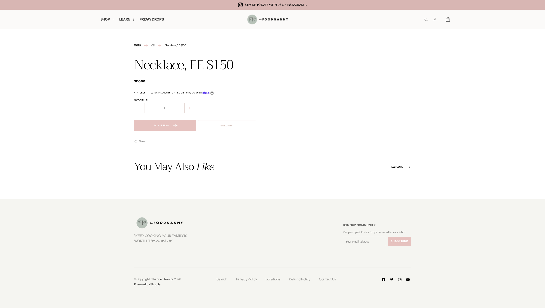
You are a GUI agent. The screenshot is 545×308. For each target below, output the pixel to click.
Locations (273, 279)
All (152, 44)
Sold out (227, 125)
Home (137, 44)
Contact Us (327, 279)
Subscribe (399, 241)
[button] (435, 19)
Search (222, 279)
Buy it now (161, 125)
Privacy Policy (246, 279)
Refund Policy (299, 279)
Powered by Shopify (147, 284)
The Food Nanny (162, 279)
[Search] (426, 19)
